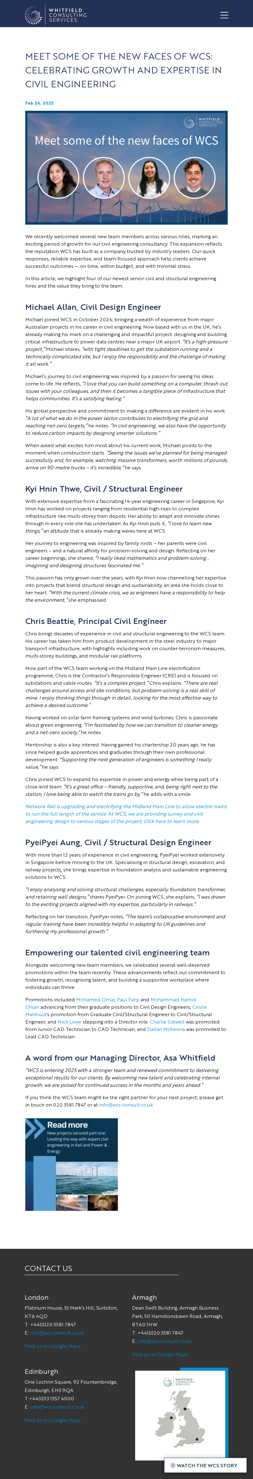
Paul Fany (128, 999)
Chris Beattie (49, 620)
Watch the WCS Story (207, 1465)
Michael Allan (51, 306)
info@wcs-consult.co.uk (126, 1104)
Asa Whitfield (189, 1057)
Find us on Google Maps (52, 1346)
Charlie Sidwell (167, 1021)
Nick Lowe (69, 1021)
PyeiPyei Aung (53, 842)
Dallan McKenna (166, 1029)
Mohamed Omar (95, 999)
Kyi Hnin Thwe (52, 488)
